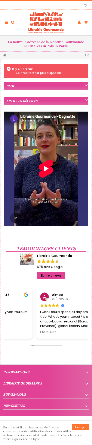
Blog (10, 86)
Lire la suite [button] (18, 332)
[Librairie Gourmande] (46, 22)
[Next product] (88, 54)
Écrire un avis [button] (51, 275)
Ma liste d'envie (85, 6)
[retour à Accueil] (4, 55)
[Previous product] (85, 54)
